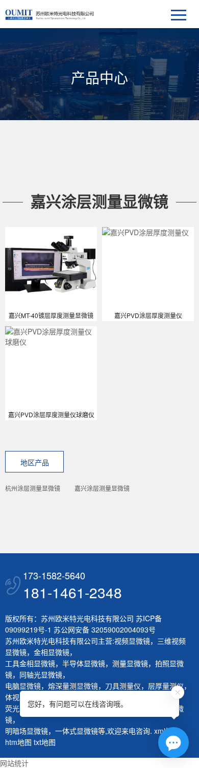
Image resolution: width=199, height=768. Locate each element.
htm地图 (18, 742)
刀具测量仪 (123, 686)
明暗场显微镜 (26, 731)
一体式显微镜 (76, 731)
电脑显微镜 (23, 686)
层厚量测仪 (166, 686)
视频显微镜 (132, 641)
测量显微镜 (130, 663)
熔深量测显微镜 (73, 686)
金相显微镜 (51, 652)
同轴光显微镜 (40, 674)
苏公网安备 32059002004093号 (104, 629)
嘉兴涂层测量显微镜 (102, 488)
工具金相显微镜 (30, 663)
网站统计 (14, 763)
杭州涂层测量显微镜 (32, 488)
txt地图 (45, 742)
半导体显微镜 (83, 663)
